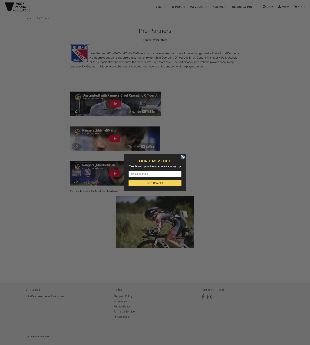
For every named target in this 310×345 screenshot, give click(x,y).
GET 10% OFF (155, 183)
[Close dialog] (182, 157)
